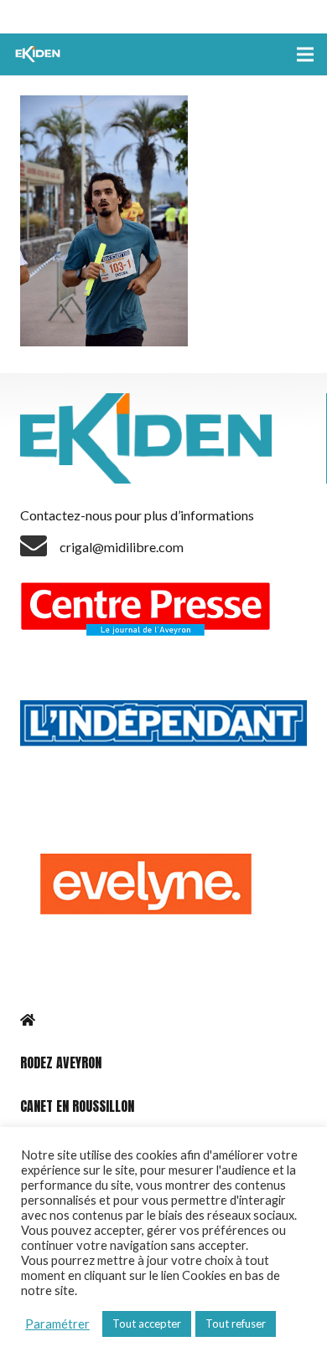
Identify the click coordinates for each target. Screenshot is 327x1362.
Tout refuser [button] (235, 1323)
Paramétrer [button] (57, 1324)
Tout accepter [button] (146, 1323)
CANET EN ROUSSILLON (77, 1106)
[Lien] (39, 54)
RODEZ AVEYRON (60, 1062)
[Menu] (305, 54)
